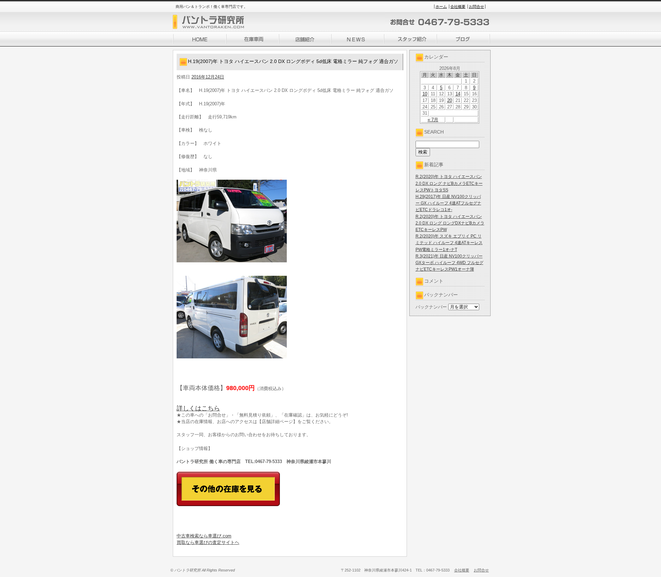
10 (424, 93)
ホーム (441, 6)
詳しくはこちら (198, 408)
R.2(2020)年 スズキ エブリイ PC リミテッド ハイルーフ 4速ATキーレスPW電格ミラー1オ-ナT (449, 243)
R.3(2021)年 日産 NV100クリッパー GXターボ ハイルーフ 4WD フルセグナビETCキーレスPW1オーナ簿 (449, 263)
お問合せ (476, 6)
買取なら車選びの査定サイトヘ (208, 542)
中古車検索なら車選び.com (204, 535)
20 (449, 100)
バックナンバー (431, 307)
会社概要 (457, 6)
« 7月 (433, 119)
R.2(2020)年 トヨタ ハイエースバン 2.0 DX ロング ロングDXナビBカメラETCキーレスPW (450, 223)
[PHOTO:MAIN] (290, 221)
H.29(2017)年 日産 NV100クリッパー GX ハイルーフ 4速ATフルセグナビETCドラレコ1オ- (448, 203)
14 (457, 93)
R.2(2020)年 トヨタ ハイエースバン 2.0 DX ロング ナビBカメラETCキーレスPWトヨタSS (449, 183)
